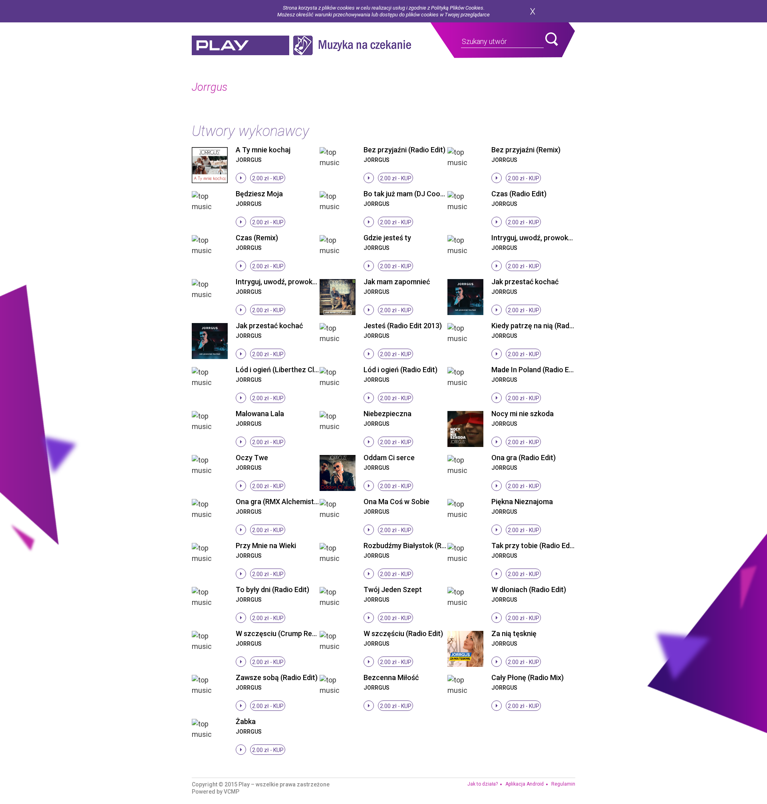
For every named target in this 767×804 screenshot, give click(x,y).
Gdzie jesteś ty (387, 237)
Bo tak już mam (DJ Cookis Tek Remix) (425, 194)
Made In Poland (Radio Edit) (535, 369)
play (240, 45)
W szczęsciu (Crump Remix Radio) (291, 633)
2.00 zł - (268, 178)
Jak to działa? (482, 784)
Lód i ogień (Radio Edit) (400, 369)
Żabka (246, 721)
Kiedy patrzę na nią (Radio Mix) (540, 325)
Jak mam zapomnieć (397, 281)
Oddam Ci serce (389, 457)
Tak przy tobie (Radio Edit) (533, 545)
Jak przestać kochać (524, 281)
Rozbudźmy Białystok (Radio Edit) (418, 545)
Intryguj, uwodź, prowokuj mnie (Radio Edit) (305, 281)
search (551, 39)
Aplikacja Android (524, 784)
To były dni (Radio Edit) (272, 589)
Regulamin (563, 784)
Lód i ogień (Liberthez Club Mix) (286, 369)
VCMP (231, 791)
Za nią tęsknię (514, 633)
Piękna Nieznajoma (522, 501)
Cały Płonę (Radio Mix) (527, 677)
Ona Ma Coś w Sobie (396, 501)
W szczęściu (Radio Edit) (403, 633)
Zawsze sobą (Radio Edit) (277, 677)
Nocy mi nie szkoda (522, 413)
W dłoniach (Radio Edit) (528, 589)
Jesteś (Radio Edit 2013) (403, 325)
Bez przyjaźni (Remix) (525, 150)
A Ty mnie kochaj (263, 150)
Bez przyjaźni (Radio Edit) (404, 150)
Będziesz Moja (259, 194)
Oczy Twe (252, 457)
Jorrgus (249, 160)
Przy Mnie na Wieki (266, 545)
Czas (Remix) (257, 237)
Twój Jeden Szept (393, 589)
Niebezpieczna (387, 413)
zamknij (532, 11)
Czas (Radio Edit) (518, 194)
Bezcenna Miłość (391, 677)
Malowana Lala (260, 413)
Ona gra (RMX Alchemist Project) (289, 501)
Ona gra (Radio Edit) (523, 457)
